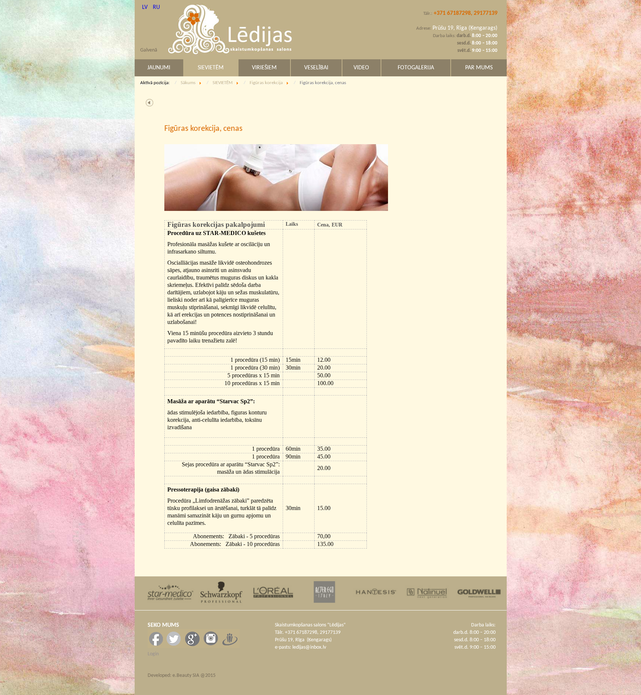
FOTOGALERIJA (416, 68)
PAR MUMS (479, 68)
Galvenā (148, 50)
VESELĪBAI (316, 68)
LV (145, 7)
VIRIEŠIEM (264, 68)
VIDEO (361, 68)
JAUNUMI (158, 68)
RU (156, 7)
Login (153, 654)
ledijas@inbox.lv (309, 647)
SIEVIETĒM (211, 68)
